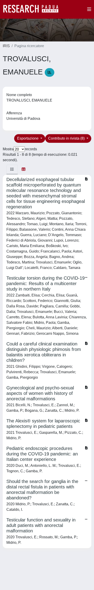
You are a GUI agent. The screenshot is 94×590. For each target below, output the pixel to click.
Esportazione (28, 138)
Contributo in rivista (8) (67, 138)
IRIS (6, 46)
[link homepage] (33, 9)
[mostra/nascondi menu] (89, 9)
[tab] (12, 169)
